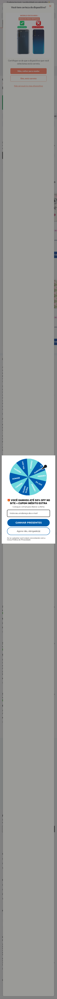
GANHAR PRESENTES (28, 522)
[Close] (51, 458)
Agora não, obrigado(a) (28, 531)
